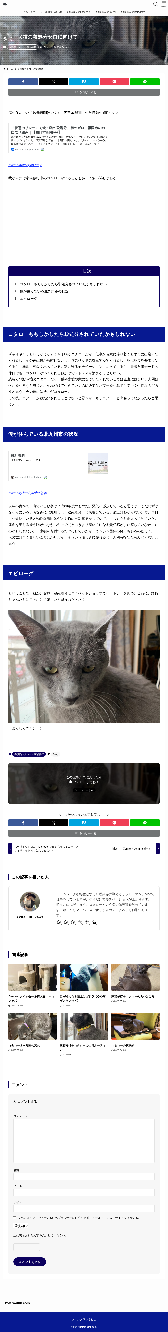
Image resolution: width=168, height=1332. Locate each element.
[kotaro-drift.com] (5, 4)
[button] (23, 81)
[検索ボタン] (156, 4)
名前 (16, 1170)
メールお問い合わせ (84, 1319)
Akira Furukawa (30, 917)
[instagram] (87, 922)
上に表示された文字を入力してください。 (40, 1235)
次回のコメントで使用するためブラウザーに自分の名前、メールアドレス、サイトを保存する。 (79, 1217)
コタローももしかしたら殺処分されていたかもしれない (63, 283)
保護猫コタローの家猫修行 (22, 47)
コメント (20, 1116)
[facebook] (73, 922)
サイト (17, 1202)
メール (17, 1186)
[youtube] (94, 922)
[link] (59, 922)
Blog (46, 47)
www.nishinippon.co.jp (25, 164)
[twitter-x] (80, 922)
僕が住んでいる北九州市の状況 (44, 290)
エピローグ (28, 298)
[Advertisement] (84, 223)
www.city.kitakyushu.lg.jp (27, 492)
